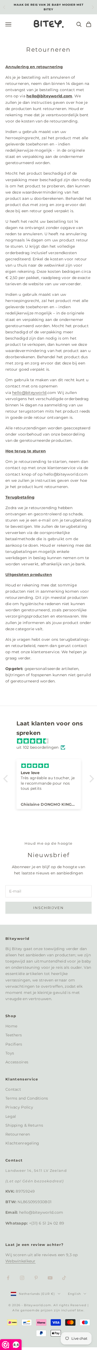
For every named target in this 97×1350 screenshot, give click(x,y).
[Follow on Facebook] (8, 1278)
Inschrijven (48, 907)
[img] (51, 741)
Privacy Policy (19, 1107)
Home (11, 1026)
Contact (13, 1089)
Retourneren (17, 1134)
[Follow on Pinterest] (36, 1278)
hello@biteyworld (29, 392)
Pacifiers (13, 1044)
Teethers (13, 1035)
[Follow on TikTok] (64, 1278)
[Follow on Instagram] (22, 1278)
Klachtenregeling (22, 1143)
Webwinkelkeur (20, 1261)
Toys (9, 1053)
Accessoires (16, 1062)
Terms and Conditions (26, 1098)
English (74, 1294)
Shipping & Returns (24, 1125)
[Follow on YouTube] (50, 1278)
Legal (10, 1116)
